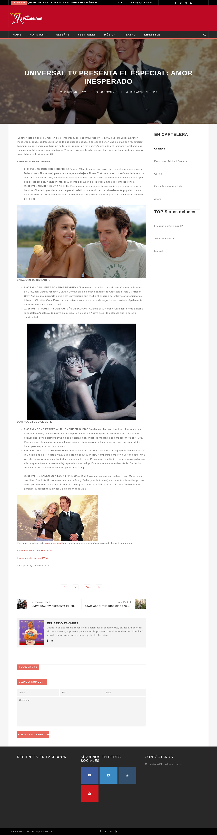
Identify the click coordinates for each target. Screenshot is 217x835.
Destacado (19, 3)
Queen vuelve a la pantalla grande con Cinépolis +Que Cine (64, 3)
